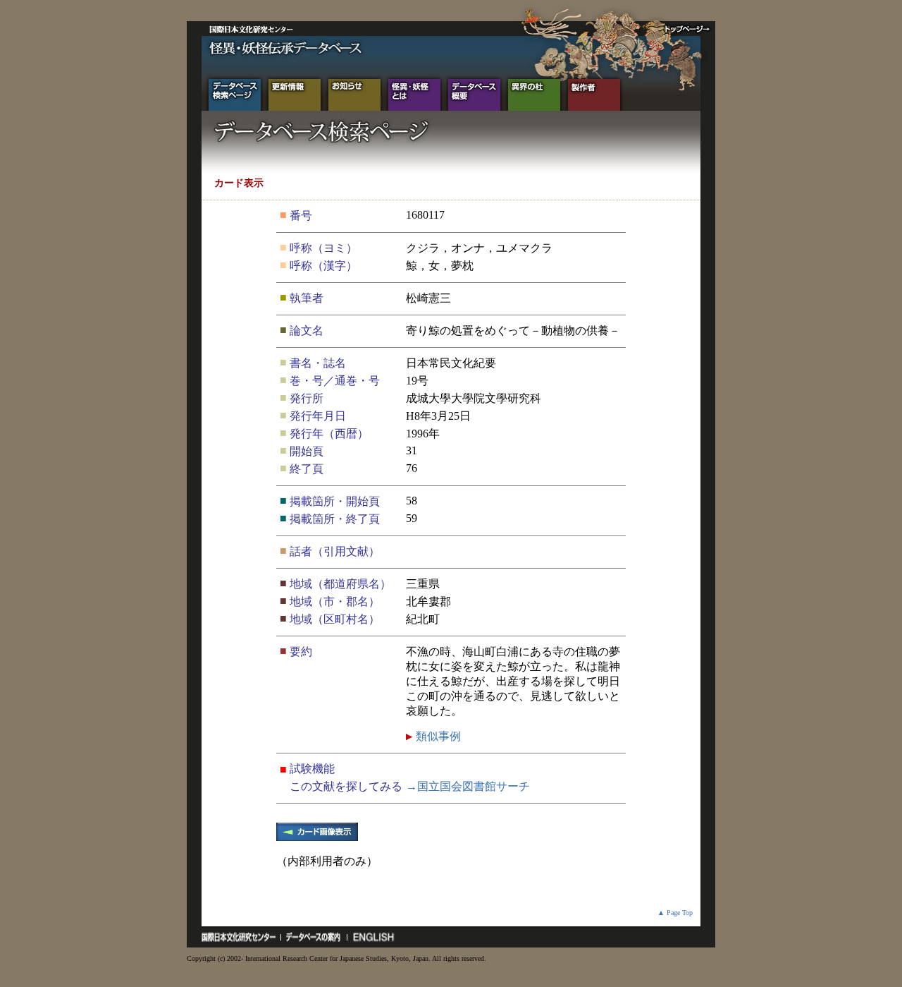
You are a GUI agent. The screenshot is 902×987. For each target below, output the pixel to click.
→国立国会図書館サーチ (468, 786)
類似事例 (437, 736)
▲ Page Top (675, 912)
